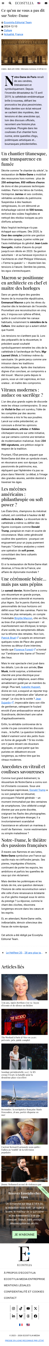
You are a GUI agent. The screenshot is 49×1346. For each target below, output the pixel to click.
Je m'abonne (24, 1234)
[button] (3, 3)
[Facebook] (35, 1316)
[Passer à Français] (20, 1324)
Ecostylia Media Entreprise (24, 1279)
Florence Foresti (23, 649)
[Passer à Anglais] (39, 3)
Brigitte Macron (23, 618)
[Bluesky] (21, 1316)
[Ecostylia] (24, 1254)
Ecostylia (24, 1265)
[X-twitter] (35, 1308)
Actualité (9, 34)
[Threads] (28, 1316)
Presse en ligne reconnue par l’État (24, 1340)
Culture (8, 30)
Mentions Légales (17, 1285)
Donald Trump (37, 790)
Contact (10, 1297)
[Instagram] (13, 1308)
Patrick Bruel (8, 637)
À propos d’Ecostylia (20, 1272)
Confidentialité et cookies (24, 1291)
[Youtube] (28, 1308)
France (19, 34)
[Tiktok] (21, 1308)
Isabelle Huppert (30, 687)
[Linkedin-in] (13, 1316)
